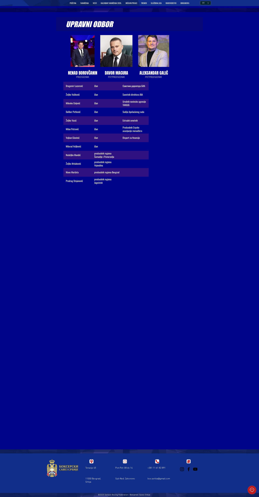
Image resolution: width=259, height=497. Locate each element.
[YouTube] (195, 469)
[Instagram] (182, 469)
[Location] (91, 461)
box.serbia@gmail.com (159, 478)
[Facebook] (188, 469)
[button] (84, 3)
